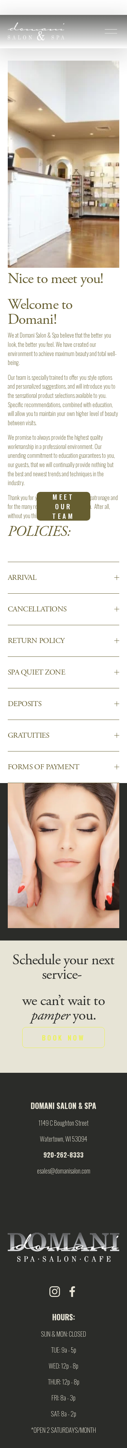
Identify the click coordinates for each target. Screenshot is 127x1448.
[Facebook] (72, 1291)
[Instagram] (54, 1291)
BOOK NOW (63, 1037)
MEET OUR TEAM (63, 506)
